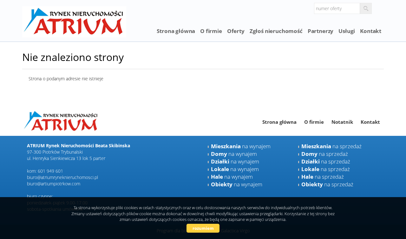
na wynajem (241, 146)
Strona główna (176, 31)
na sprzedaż (331, 146)
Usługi (346, 31)
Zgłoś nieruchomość (276, 31)
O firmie (211, 31)
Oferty (236, 31)
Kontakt (370, 31)
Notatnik (342, 122)
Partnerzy (320, 31)
